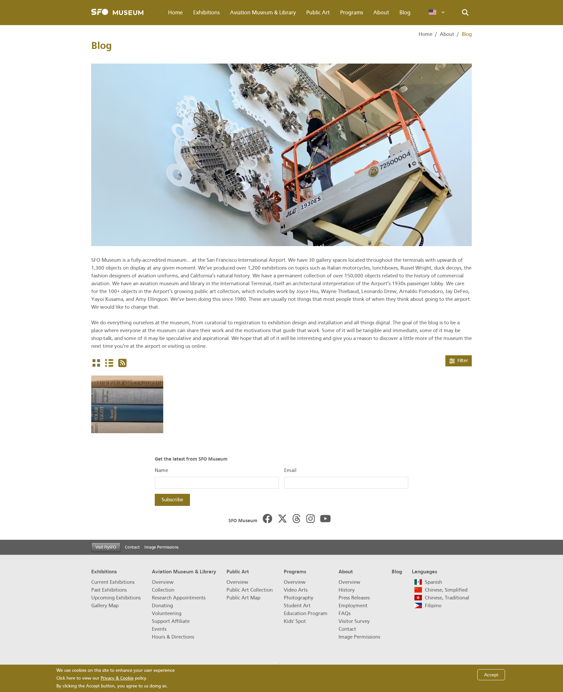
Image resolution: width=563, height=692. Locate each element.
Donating (162, 606)
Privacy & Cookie (117, 678)
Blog (405, 12)
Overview (163, 582)
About (381, 12)
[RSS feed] (122, 363)
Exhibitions (206, 12)
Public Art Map (243, 598)
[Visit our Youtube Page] (325, 519)
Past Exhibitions (109, 590)
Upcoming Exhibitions (116, 598)
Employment (353, 606)
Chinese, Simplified (446, 590)
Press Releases (354, 598)
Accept (491, 674)
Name (161, 470)
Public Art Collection (249, 590)
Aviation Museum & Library (263, 12)
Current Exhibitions (113, 582)
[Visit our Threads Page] (296, 519)
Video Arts (296, 590)
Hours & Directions (173, 637)
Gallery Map (105, 606)
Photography (298, 598)
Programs (351, 12)
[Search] (465, 13)
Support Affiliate (171, 621)
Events (159, 629)
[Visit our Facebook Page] (267, 519)
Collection (163, 590)
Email (290, 470)
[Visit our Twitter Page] (282, 519)
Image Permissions (161, 547)
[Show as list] (109, 363)
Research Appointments (179, 598)
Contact (132, 547)
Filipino (433, 606)
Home (175, 12)
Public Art (318, 12)
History (347, 590)
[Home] (117, 12)
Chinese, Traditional (447, 598)
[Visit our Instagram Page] (310, 519)
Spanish (433, 582)
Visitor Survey (354, 621)
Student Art (297, 606)
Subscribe (172, 500)
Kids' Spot (295, 621)
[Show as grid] (96, 363)
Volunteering (166, 613)
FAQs (345, 613)
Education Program (305, 613)
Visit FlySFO (105, 547)
